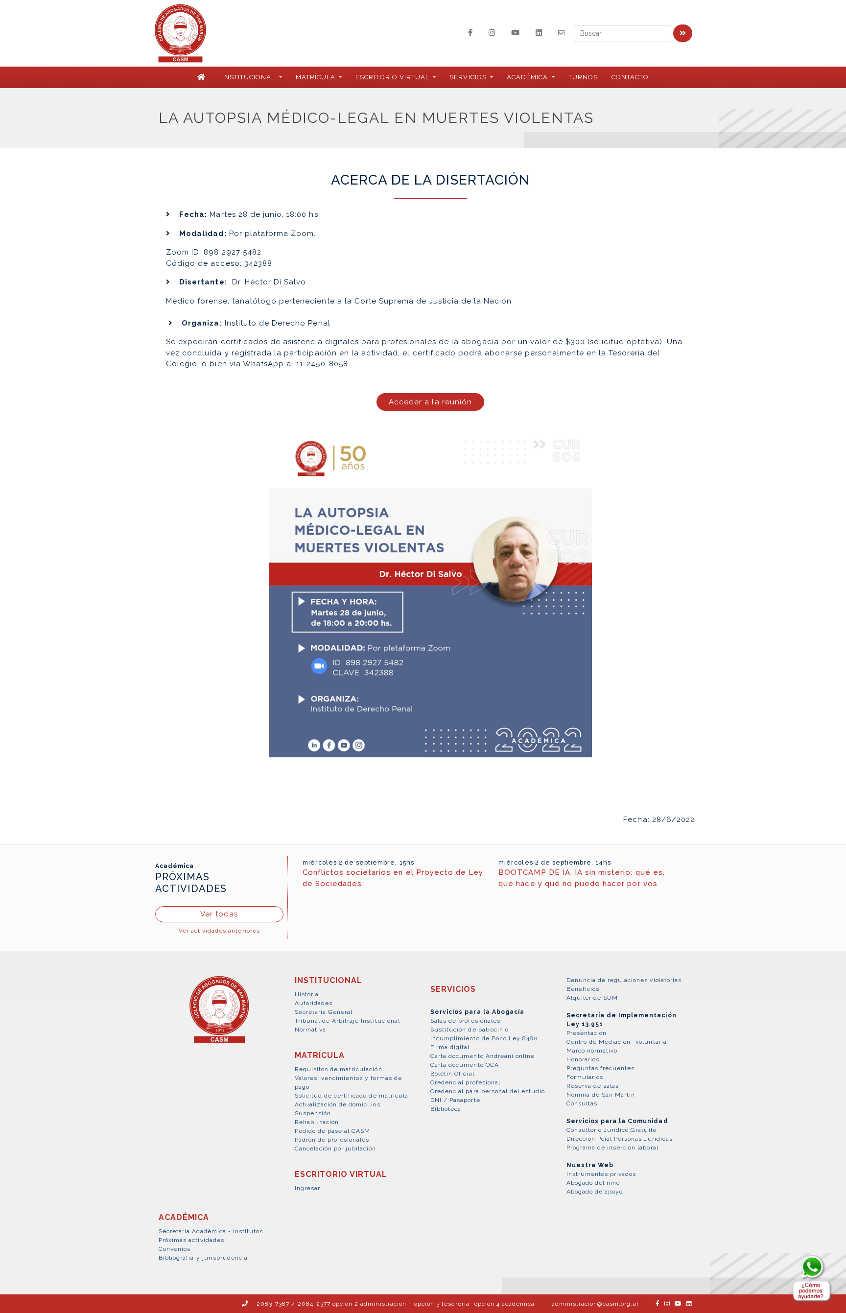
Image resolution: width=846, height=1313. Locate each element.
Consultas (581, 1103)
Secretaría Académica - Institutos (211, 1231)
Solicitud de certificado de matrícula (351, 1095)
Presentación (586, 1033)
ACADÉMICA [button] (528, 77)
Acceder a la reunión (430, 402)
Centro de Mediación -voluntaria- (618, 1041)
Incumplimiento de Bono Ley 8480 (484, 1038)
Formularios (584, 1077)
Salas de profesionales (465, 1020)
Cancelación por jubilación (335, 1148)
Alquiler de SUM (592, 997)
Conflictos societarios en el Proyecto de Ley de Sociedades (393, 878)
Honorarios (582, 1059)
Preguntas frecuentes (600, 1068)
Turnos (583, 77)
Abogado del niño (593, 1182)
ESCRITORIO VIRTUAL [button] (393, 77)
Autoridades (313, 1003)
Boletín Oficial (452, 1073)
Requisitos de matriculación (338, 1069)
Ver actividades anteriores (219, 930)
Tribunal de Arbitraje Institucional (347, 1020)
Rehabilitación (317, 1122)
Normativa (310, 1029)
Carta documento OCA (464, 1064)
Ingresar (307, 1188)
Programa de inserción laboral (612, 1147)
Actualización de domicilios (337, 1104)
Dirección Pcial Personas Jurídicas (619, 1138)
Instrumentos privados (601, 1174)
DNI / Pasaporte (455, 1100)
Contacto (630, 77)
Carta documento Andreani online (482, 1056)
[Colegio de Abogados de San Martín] (219, 1014)
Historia (307, 994)
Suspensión (313, 1113)
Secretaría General (324, 1011)
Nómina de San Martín (600, 1094)
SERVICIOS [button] (468, 77)
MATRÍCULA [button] (316, 77)
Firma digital (450, 1047)
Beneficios (582, 988)
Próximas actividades (191, 1240)
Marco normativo (592, 1050)
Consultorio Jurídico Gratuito (611, 1129)
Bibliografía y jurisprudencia (203, 1257)
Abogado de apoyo (594, 1191)
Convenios (174, 1248)
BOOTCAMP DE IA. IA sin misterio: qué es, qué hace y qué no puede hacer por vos (581, 878)
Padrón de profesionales (332, 1139)
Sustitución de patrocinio (469, 1029)
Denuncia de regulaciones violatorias (624, 980)
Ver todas (219, 914)
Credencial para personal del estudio (487, 1091)
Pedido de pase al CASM (333, 1130)
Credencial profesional (465, 1082)
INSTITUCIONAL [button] (250, 77)
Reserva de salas (592, 1085)
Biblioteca (445, 1108)
